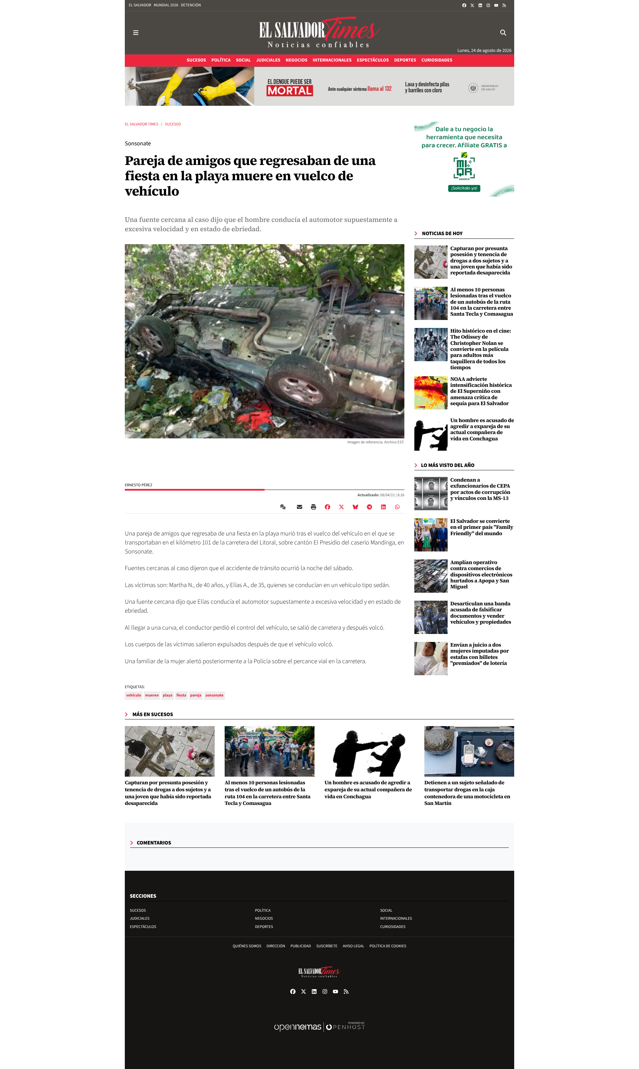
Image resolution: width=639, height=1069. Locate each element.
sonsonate (214, 695)
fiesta (181, 695)
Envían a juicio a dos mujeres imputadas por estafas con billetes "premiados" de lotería (479, 654)
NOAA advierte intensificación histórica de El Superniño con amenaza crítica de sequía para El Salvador (481, 391)
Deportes (264, 927)
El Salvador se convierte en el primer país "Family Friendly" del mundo (481, 527)
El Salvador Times (141, 124)
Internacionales (396, 918)
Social (386, 910)
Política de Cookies (387, 946)
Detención (191, 5)
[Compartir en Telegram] (369, 507)
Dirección (276, 946)
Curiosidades (392, 927)
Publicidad (301, 946)
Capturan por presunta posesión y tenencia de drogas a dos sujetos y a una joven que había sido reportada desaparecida (481, 261)
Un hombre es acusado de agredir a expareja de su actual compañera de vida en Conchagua (482, 429)
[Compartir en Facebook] (327, 507)
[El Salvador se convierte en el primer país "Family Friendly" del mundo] (431, 534)
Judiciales (139, 918)
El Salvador (140, 5)
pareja (196, 695)
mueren (152, 695)
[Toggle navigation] (136, 33)
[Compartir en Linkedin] (383, 507)
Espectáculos (143, 927)
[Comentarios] (284, 507)
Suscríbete (327, 946)
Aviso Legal (353, 946)
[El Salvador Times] (319, 33)
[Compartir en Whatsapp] (397, 507)
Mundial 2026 (166, 5)
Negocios (264, 918)
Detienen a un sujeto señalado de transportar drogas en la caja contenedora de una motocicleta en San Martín (467, 793)
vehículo (133, 695)
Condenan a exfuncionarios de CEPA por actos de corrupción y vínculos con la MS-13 (480, 489)
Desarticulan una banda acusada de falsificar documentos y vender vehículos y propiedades (480, 613)
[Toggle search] (503, 33)
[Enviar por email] (300, 507)
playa (167, 695)
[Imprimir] (313, 507)
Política (263, 910)
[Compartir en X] (341, 507)
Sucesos (173, 124)
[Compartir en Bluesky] (355, 507)
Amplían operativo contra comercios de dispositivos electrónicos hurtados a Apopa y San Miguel (481, 575)
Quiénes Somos (247, 946)
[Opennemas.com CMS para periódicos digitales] (319, 1034)
